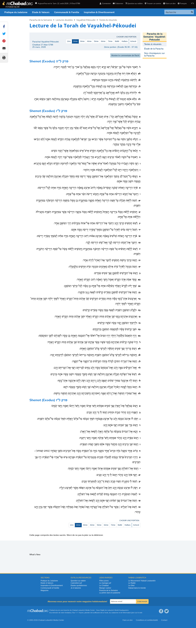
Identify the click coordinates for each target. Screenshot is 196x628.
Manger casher (105, 588)
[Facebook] (161, 611)
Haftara (125, 41)
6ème (103, 41)
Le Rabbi (132, 583)
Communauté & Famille (66, 12)
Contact (164, 620)
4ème (89, 41)
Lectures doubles (64, 19)
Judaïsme (114, 612)
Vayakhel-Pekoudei (85, 19)
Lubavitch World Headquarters (118, 610)
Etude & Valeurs (40, 12)
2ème (75, 41)
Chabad (74, 610)
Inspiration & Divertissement (99, 12)
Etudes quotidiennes (79, 585)
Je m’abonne (76, 588)
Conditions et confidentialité (147, 620)
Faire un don (170, 3)
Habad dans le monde (137, 588)
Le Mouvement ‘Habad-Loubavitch (142, 581)
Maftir (117, 41)
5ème (96, 41)
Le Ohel (131, 585)
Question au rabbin (135, 3)
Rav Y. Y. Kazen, (78, 612)
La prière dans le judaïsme (109, 593)
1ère (69, 41)
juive (132, 612)
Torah (106, 612)
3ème (82, 41)
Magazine (44, 590)
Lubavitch (81, 610)
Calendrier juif (76, 583)
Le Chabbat (104, 585)
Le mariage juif (105, 583)
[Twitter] (166, 611)
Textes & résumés (108, 19)
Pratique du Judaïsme (15, 12)
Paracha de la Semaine (40, 19)
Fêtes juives (104, 581)
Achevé (133, 41)
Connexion (106, 3)
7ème (110, 41)
